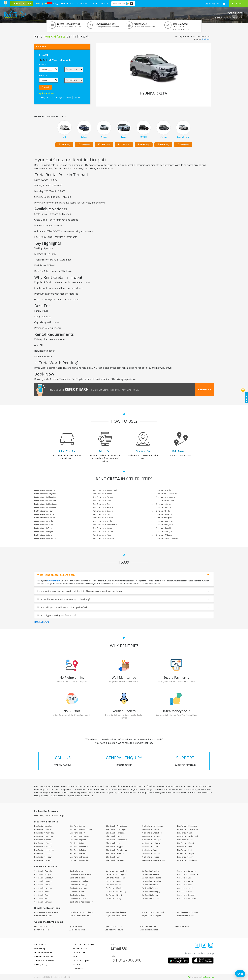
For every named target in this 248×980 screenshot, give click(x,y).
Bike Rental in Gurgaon (43, 836)
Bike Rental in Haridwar (151, 836)
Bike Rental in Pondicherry (116, 850)
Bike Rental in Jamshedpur (116, 840)
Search (46, 87)
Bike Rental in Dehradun (44, 833)
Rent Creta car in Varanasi (103, 538)
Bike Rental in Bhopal (42, 829)
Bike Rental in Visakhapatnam (153, 860)
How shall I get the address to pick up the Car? (62, 607)
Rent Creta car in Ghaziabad (45, 504)
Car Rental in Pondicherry (116, 891)
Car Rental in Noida (42, 891)
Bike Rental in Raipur (42, 853)
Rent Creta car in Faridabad (163, 500)
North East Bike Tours (148, 926)
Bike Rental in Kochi (185, 840)
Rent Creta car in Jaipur (43, 511)
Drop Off (43, 75)
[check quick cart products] (224, 4)
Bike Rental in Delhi (77, 833)
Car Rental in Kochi (113, 884)
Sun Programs (207, 977)
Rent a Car (49, 815)
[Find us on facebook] (197, 945)
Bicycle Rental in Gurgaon (187, 912)
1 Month (77, 97)
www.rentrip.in (53, 580)
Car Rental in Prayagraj (151, 891)
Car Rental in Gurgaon (43, 881)
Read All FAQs (41, 621)
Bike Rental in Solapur (43, 857)
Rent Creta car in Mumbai (103, 518)
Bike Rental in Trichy (185, 857)
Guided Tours (67, 3)
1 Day (42, 97)
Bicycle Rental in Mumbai (116, 916)
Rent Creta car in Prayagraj (162, 524)
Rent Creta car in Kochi (161, 511)
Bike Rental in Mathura (43, 846)
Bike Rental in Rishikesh (115, 853)
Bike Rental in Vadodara (79, 860)
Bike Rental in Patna (78, 850)
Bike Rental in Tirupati (150, 857)
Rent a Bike (38, 815)
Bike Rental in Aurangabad (152, 826)
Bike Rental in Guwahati (79, 836)
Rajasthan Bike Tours (113, 926)
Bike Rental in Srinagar (79, 857)
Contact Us (83, 3)
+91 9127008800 (126, 960)
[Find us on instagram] (211, 945)
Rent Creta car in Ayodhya (162, 490)
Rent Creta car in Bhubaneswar (164, 494)
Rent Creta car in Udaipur (162, 535)
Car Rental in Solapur (150, 895)
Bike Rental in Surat (113, 857)
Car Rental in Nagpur (150, 888)
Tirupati (232, 17)
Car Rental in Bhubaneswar (81, 874)
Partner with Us (80, 948)
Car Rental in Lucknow (43, 888)
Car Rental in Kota (184, 884)
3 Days (50, 97)
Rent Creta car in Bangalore (45, 494)
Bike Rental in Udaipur (43, 860)
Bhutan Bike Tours (41, 930)
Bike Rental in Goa (184, 833)
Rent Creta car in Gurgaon (162, 504)
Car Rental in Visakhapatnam (81, 902)
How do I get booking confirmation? (56, 615)
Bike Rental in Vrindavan (187, 860)
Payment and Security (44, 956)
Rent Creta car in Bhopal (103, 494)
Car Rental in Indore (185, 881)
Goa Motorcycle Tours (114, 930)
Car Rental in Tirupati (78, 898)
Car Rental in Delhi (77, 878)
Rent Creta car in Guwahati (45, 507)
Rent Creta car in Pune (43, 528)
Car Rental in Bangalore (186, 871)
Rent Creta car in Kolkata (44, 514)
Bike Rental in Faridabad (115, 833)
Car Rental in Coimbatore (187, 874)
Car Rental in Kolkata (150, 884)
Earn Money (204, 389)
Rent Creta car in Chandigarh (46, 497)
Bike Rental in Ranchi (78, 853)
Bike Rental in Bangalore (187, 826)
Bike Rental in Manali (185, 843)
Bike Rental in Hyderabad (187, 836)
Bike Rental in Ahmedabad (116, 826)
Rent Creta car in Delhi (102, 500)
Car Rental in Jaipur (42, 884)
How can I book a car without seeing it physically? (63, 599)
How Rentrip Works (43, 952)
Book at (42, 55)
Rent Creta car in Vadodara (45, 538)
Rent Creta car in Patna (43, 524)
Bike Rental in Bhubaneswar (81, 829)
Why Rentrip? (40, 948)
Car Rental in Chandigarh (116, 874)
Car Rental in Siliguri (114, 895)
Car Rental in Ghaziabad (151, 878)
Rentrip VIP (42, 3)
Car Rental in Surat (41, 898)
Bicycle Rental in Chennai (116, 912)
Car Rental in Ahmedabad (116, 871)
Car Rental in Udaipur (150, 898)
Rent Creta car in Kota (101, 514)
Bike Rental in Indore (42, 840)
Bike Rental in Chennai (150, 829)
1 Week (67, 97)
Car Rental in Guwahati (79, 881)
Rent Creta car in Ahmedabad (105, 490)
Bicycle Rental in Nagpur (151, 916)
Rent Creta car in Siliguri (43, 531)
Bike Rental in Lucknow (151, 843)
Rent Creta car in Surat (43, 535)
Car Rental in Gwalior (114, 881)
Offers (94, 3)
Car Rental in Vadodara (186, 898)
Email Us (119, 948)
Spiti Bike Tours (75, 926)
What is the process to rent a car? (56, 574)
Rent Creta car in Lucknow (162, 514)
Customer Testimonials (83, 944)
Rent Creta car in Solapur (103, 531)
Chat (240, 973)
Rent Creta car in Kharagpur (104, 511)
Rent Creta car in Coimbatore (163, 497)
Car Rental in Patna (77, 891)
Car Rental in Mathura (78, 888)
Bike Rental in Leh (113, 843)
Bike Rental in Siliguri (185, 853)
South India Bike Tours (149, 930)
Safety (76, 956)
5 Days (59, 97)
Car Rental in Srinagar (186, 895)
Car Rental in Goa (184, 878)
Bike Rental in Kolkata (43, 843)
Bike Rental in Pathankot (44, 850)
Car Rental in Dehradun (43, 878)
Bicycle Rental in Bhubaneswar (46, 912)
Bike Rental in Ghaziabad (152, 833)
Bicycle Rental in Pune (186, 916)
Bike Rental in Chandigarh (116, 829)
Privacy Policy (40, 964)
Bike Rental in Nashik (150, 846)
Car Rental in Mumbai (114, 888)
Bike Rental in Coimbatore (187, 829)
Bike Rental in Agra (77, 826)
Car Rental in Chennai (150, 874)
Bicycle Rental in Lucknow (80, 916)
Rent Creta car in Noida (102, 521)
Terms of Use (79, 952)
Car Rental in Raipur (42, 895)
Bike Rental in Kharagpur (151, 840)
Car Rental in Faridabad (115, 878)
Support (76, 964)
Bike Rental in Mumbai (79, 846)
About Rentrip (40, 944)
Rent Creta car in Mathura (44, 518)
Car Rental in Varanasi (43, 902)
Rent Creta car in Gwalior (103, 507)
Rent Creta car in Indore (161, 507)
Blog (55, 3)
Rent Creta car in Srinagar (162, 531)
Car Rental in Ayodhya (150, 871)
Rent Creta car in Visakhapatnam (165, 538)
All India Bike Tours (77, 930)
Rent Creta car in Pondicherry (105, 524)
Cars (225, 17)
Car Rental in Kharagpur (79, 884)
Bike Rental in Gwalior (114, 836)
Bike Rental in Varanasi (115, 860)
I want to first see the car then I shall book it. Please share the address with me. (79, 591)
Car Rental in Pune (184, 891)
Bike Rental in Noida (185, 846)
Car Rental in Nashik (185, 888)
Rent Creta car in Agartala (44, 490)
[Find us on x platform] (204, 945)
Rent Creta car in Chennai (103, 497)
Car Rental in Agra (77, 871)
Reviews (105, 3)
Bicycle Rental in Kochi (43, 916)
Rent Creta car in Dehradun (45, 500)
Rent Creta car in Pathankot (163, 521)
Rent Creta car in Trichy (102, 535)
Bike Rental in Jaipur (78, 840)
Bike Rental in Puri (184, 850)
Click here (205, 39)
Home (217, 17)
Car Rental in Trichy (113, 898)
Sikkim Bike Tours (182, 926)
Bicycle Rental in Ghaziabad (153, 912)
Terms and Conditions (44, 960)
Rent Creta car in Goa (101, 504)
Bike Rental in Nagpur (114, 846)
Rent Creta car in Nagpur (162, 518)
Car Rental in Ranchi (78, 895)
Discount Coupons (81, 960)
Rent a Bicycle (59, 815)
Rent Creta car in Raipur (102, 528)
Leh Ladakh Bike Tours (43, 926)
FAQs (246, 398)
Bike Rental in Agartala (43, 826)
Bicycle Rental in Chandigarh (81, 912)
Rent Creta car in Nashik (44, 521)
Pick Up (42, 64)
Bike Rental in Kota (77, 843)
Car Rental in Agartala (43, 871)
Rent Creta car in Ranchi (161, 528)
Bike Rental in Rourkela (151, 853)
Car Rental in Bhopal (42, 874)
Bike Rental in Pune (149, 850)
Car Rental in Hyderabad (151, 881)
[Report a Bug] (189, 977)
